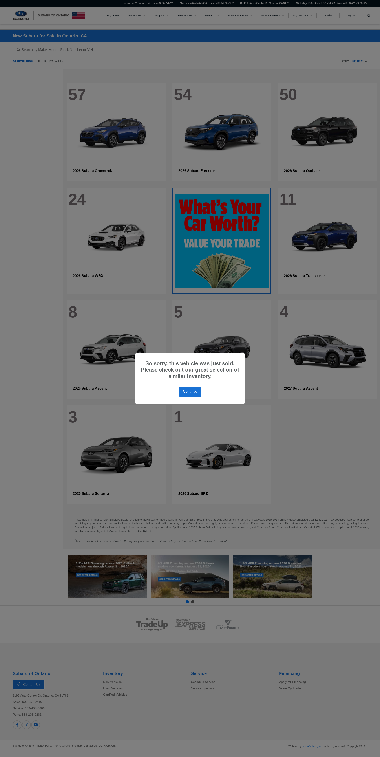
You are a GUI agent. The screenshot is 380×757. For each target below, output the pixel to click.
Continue (190, 391)
